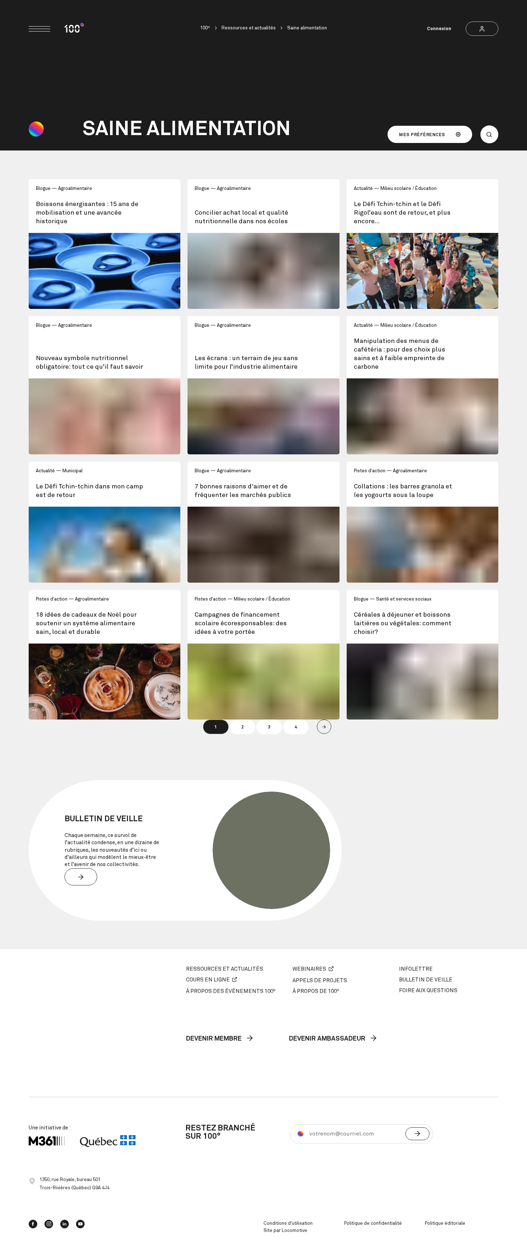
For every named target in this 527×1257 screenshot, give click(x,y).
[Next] (324, 727)
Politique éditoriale (445, 1223)
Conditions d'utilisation (288, 1223)
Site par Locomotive (285, 1230)
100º (205, 28)
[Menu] (39, 29)
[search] (489, 134)
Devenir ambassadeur (328, 1039)
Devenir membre (214, 1039)
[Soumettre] (417, 1133)
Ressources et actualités (249, 28)
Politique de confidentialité (373, 1223)
